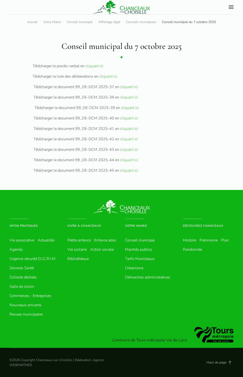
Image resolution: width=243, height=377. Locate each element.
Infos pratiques (23, 226)
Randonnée (192, 249)
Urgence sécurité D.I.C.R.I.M (32, 258)
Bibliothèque (78, 258)
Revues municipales (26, 314)
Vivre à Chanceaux (84, 226)
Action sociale (102, 249)
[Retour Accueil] (121, 7)
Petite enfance (79, 240)
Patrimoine (209, 240)
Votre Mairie (136, 226)
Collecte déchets (23, 277)
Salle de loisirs (21, 286)
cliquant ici (94, 66)
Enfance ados (105, 240)
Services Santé (21, 268)
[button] (231, 7)
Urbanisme (134, 268)
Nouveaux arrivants (25, 305)
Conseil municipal (140, 240)
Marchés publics (138, 249)
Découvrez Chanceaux (203, 226)
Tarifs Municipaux (139, 258)
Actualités (46, 240)
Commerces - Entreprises (30, 295)
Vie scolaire (77, 249)
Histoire (189, 240)
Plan (225, 240)
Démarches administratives (147, 277)
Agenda (16, 249)
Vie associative (21, 240)
